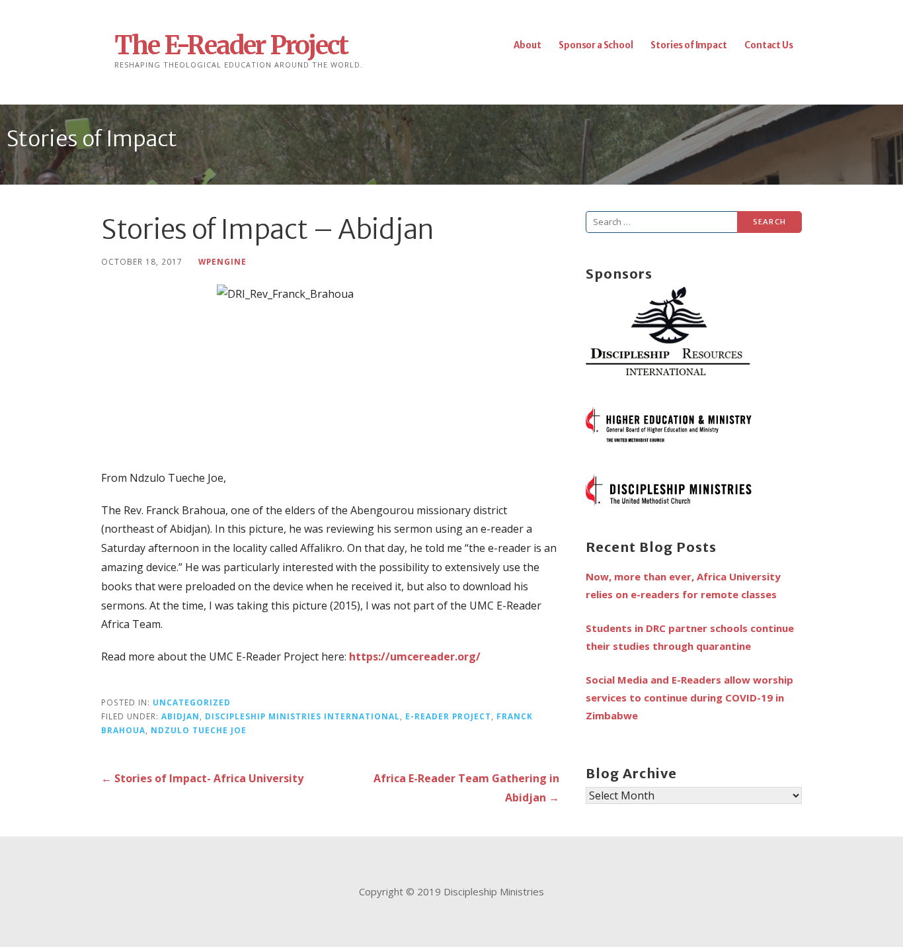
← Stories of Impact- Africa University (202, 778)
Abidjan (180, 716)
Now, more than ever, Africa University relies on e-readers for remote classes (683, 585)
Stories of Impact (688, 45)
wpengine (222, 261)
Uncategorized (192, 702)
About (527, 45)
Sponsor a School (596, 45)
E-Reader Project (448, 716)
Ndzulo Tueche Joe (199, 730)
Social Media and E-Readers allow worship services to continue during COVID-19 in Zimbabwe (689, 697)
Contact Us (768, 45)
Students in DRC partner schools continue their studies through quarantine (690, 637)
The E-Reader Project (231, 45)
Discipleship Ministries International (302, 716)
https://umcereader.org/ (415, 656)
